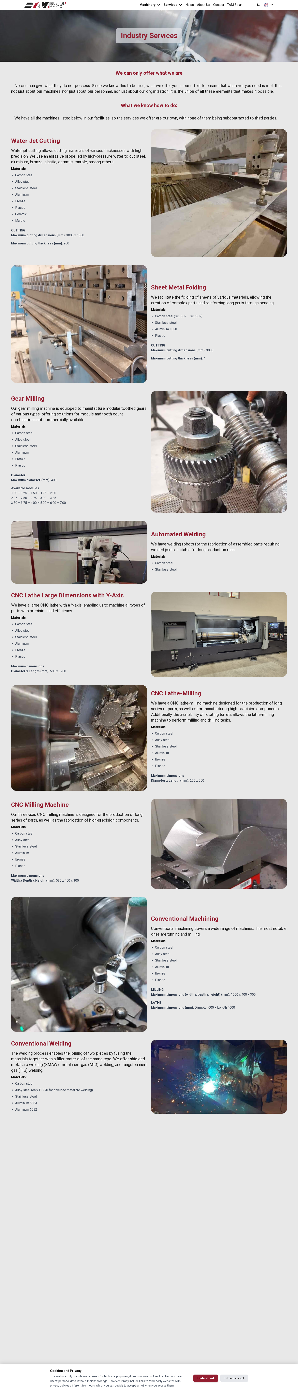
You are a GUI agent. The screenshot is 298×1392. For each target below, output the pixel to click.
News (189, 5)
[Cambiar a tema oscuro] (258, 5)
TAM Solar (234, 5)
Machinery (147, 5)
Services (170, 5)
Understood (205, 1378)
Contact (218, 5)
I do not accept (234, 1378)
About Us (203, 5)
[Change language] (268, 5)
